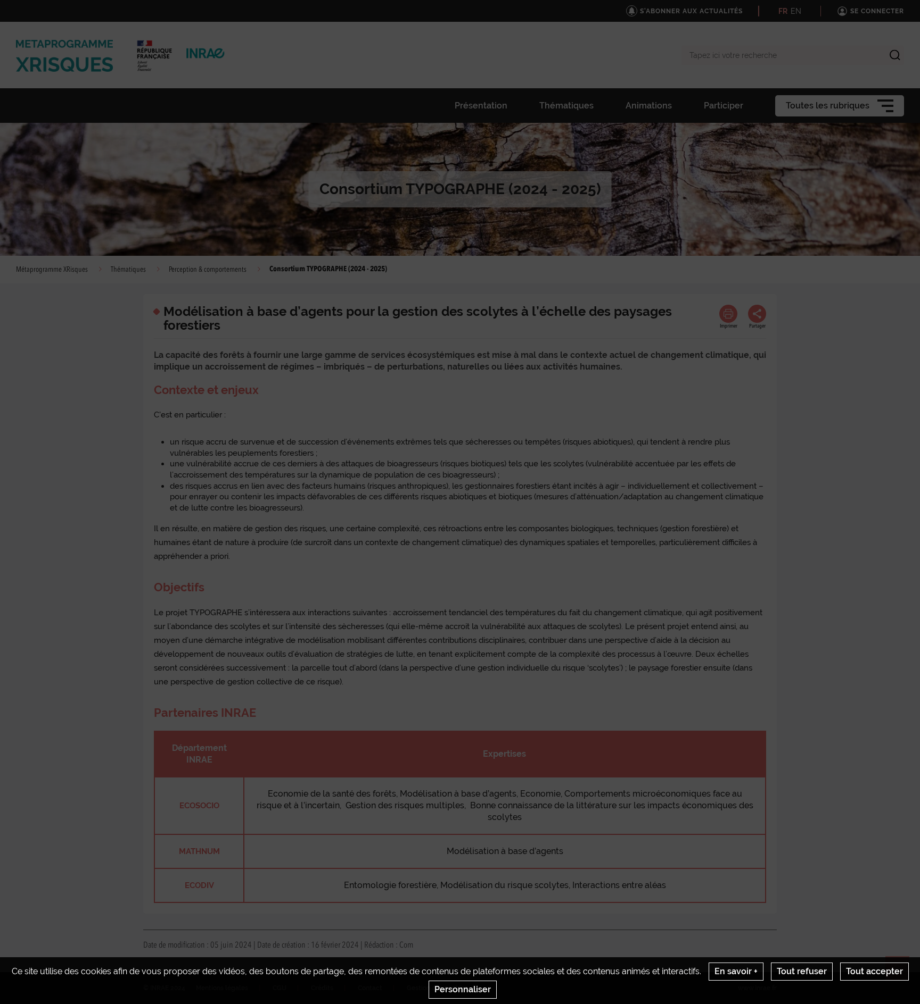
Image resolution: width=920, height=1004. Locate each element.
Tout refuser (802, 971)
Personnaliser (462, 989)
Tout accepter (874, 971)
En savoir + (736, 971)
